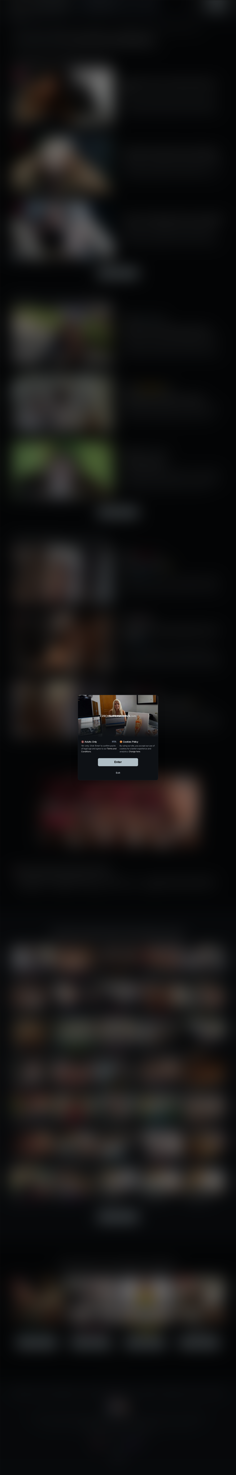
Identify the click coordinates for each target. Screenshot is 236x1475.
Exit (118, 772)
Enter (118, 762)
